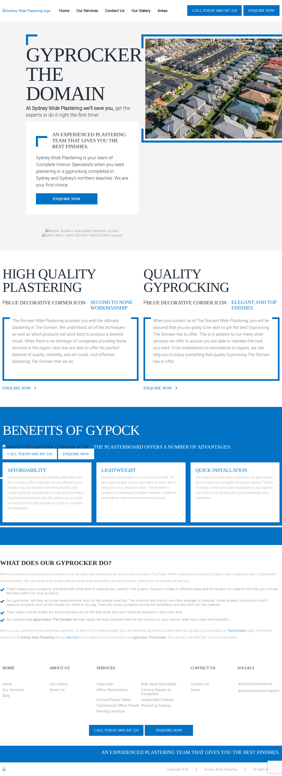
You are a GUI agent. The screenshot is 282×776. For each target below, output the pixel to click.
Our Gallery (141, 10)
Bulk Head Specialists (159, 684)
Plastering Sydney (156, 705)
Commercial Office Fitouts (117, 705)
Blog (6, 696)
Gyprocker (105, 684)
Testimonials (236, 631)
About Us (57, 690)
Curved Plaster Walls (113, 700)
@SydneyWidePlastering (255, 684)
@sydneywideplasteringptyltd (258, 690)
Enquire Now (261, 10)
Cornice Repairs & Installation (156, 692)
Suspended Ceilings (157, 700)
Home (64, 10)
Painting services (110, 711)
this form (73, 637)
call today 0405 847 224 (214, 10)
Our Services (87, 10)
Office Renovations (112, 690)
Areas (162, 10)
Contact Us (114, 10)
